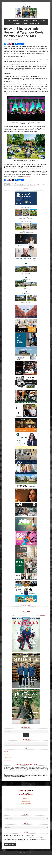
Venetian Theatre (33, 185)
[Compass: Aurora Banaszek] (26, 417)
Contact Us (6, 754)
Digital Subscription (8, 757)
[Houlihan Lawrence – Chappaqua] (26, 275)
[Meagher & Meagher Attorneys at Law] (26, 374)
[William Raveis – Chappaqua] (26, 233)
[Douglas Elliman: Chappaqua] (26, 487)
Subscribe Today (9, 844)
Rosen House (12, 185)
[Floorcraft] (26, 459)
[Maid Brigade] (26, 346)
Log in (33, 852)
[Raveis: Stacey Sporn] (26, 247)
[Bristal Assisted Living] (26, 473)
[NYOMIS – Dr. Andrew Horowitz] (26, 261)
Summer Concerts (25, 185)
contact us (42, 615)
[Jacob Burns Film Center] (26, 431)
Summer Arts (18, 185)
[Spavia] (26, 502)
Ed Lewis (29, 184)
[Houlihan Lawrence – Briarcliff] (26, 303)
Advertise (6, 751)
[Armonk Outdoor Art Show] (26, 516)
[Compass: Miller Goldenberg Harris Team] (26, 332)
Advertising (26, 798)
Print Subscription (7, 760)
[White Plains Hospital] (26, 204)
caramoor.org (27, 176)
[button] (38, 23)
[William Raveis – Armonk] (26, 219)
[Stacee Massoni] (26, 360)
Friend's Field (35, 184)
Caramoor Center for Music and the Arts (18, 184)
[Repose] (26, 318)
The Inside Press (26, 11)
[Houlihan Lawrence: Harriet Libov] (26, 445)
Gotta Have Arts (12, 183)
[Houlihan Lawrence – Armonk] (26, 289)
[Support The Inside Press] (26, 797)
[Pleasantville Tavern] (26, 403)
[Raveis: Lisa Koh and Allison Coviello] (26, 388)
